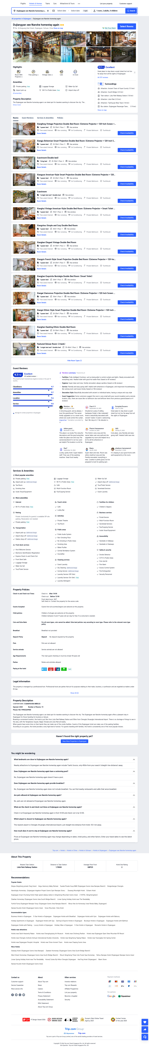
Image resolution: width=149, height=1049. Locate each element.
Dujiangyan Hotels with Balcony (109, 916)
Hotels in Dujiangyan (100, 850)
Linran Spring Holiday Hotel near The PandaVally (73, 899)
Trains (47, 4)
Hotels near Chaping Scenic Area (75, 942)
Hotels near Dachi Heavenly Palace (22, 933)
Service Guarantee (17, 985)
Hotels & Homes (35, 4)
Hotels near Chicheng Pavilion (75, 933)
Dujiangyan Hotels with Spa (45, 921)
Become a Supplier (71, 996)
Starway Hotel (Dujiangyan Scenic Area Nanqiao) (27, 951)
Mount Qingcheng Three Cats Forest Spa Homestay (77, 955)
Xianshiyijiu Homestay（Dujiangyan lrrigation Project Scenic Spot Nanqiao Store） (38, 890)
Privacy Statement (44, 996)
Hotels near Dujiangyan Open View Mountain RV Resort (105, 933)
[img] (37, 46)
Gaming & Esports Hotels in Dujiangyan (69, 921)
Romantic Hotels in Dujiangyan (105, 925)
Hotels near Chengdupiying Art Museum (49, 933)
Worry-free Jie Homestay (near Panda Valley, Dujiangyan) (87, 904)
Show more (17, 105)
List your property (71, 992)
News (40, 985)
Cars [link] (55, 4)
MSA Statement (43, 1003)
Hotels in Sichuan (85, 850)
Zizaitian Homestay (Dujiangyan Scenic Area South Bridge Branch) (33, 899)
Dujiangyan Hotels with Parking (21, 925)
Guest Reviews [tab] (28, 118)
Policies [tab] (60, 118)
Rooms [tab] (15, 118)
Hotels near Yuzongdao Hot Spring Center (101, 938)
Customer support (17, 981)
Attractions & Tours (67, 4)
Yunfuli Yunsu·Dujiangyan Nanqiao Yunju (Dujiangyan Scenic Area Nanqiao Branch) (39, 904)
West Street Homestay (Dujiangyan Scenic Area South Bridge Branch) (34, 955)
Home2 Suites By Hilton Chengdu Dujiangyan (60, 959)
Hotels (62, 850)
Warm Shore (102, 959)
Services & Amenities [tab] (45, 118)
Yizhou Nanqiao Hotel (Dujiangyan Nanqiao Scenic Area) (115, 955)
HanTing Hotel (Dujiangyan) (87, 959)
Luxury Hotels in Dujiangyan (43, 925)
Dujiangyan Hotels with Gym (87, 916)
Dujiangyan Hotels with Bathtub (117, 921)
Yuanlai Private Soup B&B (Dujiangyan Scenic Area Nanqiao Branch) (82, 886)
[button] (79, 4)
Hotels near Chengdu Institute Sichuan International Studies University (35, 938)
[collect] (145, 1022)
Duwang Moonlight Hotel (76, 890)
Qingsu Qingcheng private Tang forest (24, 886)
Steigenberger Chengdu (115, 886)
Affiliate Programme (71, 989)
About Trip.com (43, 981)
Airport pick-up (21, 482)
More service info (17, 989)
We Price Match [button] (110, 28)
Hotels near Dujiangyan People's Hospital (25, 942)
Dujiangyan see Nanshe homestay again (36, 24)
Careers (40, 989)
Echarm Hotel (91, 890)
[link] (106, 3)
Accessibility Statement (46, 1000)
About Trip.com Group (45, 1007)
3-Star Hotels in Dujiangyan (42, 916)
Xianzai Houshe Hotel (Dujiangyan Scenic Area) (27, 908)
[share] (145, 1029)
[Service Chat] (145, 1037)
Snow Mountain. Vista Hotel (54, 908)
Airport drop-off (103, 482)
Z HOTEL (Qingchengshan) (89, 895)
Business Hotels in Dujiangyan (21, 916)
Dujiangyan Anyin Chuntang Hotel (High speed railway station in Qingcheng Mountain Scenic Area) (44, 895)
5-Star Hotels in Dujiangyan (83, 925)
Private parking (21, 479)
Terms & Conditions (44, 992)
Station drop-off (21, 539)
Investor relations (70, 981)
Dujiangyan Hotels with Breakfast (64, 916)
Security (67, 1000)
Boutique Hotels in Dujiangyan (94, 921)
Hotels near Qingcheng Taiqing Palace (73, 938)
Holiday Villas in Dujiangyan (64, 925)
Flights (23, 4)
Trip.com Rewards (71, 985)
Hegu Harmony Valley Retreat (48, 886)
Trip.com (55, 850)
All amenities (17, 93)
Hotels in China (72, 850)
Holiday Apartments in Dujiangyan (22, 921)
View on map (102, 110)
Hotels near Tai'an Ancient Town (51, 942)
